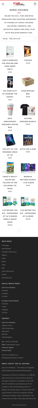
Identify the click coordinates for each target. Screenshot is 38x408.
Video (4, 265)
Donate (4, 274)
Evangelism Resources (9, 252)
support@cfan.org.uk (13, 344)
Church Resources (8, 271)
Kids (3, 268)
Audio (4, 258)
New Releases (6, 248)
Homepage (5, 245)
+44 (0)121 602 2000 (11, 342)
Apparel (4, 255)
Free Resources (7, 278)
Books (4, 261)
